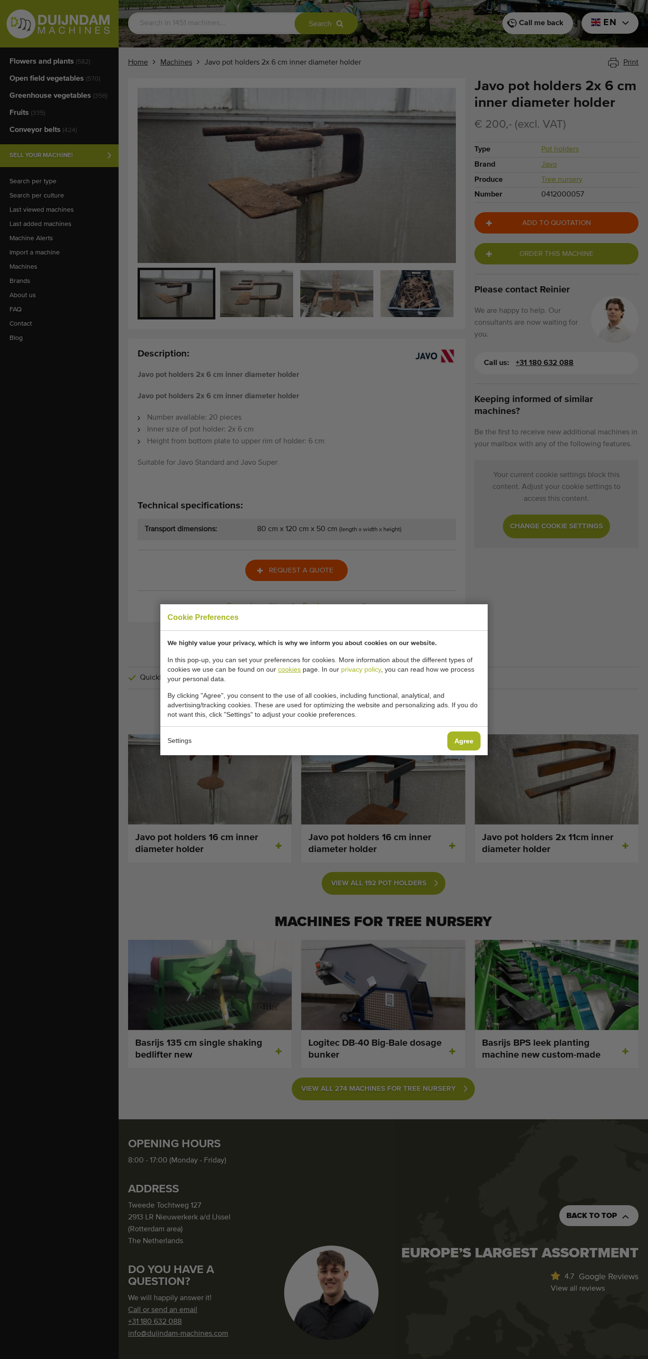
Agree (463, 741)
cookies (289, 669)
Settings (179, 740)
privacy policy (361, 669)
